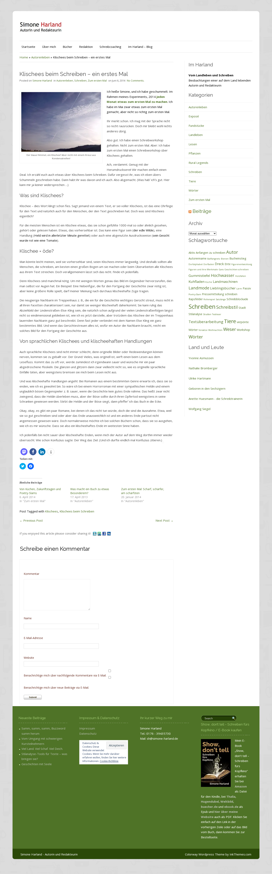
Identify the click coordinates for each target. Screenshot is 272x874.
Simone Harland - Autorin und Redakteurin (49, 854)
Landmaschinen (225, 281)
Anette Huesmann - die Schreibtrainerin (216, 399)
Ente (228, 264)
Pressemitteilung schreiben (219, 294)
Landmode (199, 288)
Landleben (196, 135)
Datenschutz (88, 733)
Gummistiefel (199, 275)
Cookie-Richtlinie (109, 761)
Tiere (192, 181)
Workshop (243, 330)
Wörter (194, 190)
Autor (232, 252)
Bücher (67, 47)
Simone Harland (42, 80)
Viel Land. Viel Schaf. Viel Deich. (42, 749)
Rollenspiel (209, 299)
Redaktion (86, 47)
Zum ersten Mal (97, 80)
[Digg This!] (109, 533)
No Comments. (135, 80)
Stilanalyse (195, 314)
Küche (208, 282)
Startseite (28, 47)
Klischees (51, 511)
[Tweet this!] (95, 533)
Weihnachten (215, 330)
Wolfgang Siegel (199, 409)
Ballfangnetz (213, 258)
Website (29, 658)
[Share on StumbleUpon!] (99, 533)
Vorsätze (203, 330)
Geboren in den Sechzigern (207, 388)
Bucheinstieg (237, 258)
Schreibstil (227, 307)
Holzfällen (240, 276)
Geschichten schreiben (236, 269)
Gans (221, 269)
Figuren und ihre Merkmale (203, 269)
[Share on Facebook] (104, 533)
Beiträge (202, 211)
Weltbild (226, 801)
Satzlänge (221, 299)
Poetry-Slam (195, 294)
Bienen (225, 258)
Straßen (207, 314)
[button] (24, 451)
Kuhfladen (196, 281)
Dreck (219, 264)
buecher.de (209, 807)
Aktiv (192, 253)
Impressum (87, 728)
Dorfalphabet (196, 264)
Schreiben (80, 80)
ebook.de (231, 807)
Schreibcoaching (110, 47)
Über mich (49, 47)
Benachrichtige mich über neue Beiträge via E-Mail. (56, 687)
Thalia (230, 796)
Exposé (194, 116)
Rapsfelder (196, 299)
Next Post (164, 520)
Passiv (247, 288)
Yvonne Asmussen (201, 358)
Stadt (242, 308)
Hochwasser (222, 275)
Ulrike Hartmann (200, 378)
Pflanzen (195, 153)
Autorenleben (40, 57)
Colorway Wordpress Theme (205, 854)
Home (24, 57)
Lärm (239, 288)
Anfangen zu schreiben (210, 253)
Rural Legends (198, 163)
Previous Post (31, 520)
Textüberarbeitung (206, 321)
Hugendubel (210, 801)
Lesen (193, 144)
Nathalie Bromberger (203, 368)
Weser (229, 329)
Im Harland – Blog (140, 47)
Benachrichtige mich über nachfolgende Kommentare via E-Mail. (65, 675)
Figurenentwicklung (241, 264)
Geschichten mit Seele (37, 764)
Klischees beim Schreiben (77, 511)
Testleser (216, 314)
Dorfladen (209, 264)
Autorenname (197, 258)
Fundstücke (196, 126)
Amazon (241, 786)
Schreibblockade (237, 299)
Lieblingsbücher (223, 288)
